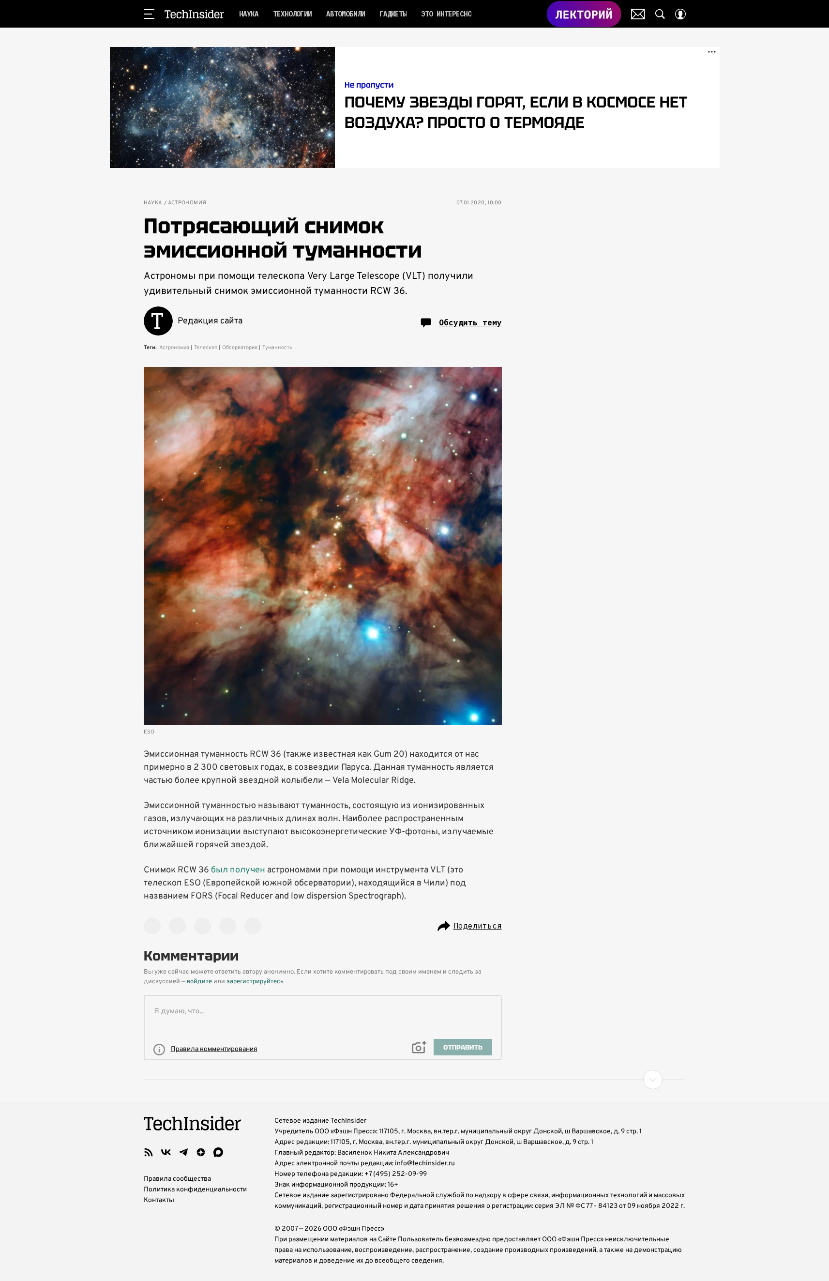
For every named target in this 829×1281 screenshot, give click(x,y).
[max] (218, 1152)
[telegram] (183, 1152)
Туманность (277, 347)
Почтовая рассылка (638, 14)
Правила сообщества (177, 1179)
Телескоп (205, 347)
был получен (238, 870)
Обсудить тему (470, 322)
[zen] (201, 1152)
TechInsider (194, 14)
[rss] (148, 1152)
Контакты (159, 1200)
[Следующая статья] (415, 1079)
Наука (153, 203)
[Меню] (149, 14)
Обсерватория (239, 347)
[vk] (166, 1152)
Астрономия (187, 203)
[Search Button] (660, 14)
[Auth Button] (680, 14)
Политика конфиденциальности (195, 1190)
